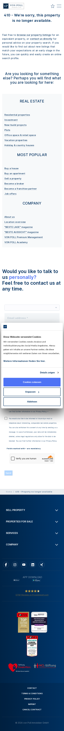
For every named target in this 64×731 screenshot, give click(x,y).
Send (8, 473)
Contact (32, 688)
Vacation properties (15, 140)
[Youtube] (24, 565)
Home (9, 492)
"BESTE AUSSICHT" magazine (21, 232)
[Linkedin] (33, 565)
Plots (7, 130)
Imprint (32, 704)
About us (9, 216)
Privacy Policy (32, 699)
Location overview (15, 222)
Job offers (10, 193)
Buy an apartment (14, 173)
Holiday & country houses (19, 145)
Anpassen (30, 391)
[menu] (59, 6)
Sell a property (13, 178)
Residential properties (17, 114)
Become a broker (14, 183)
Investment (11, 119)
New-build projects (15, 125)
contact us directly (41, 38)
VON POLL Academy (16, 242)
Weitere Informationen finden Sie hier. (24, 361)
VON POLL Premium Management (23, 237)
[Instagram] (15, 565)
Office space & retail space (20, 135)
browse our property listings (34, 34)
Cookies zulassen (32, 382)
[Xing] (42, 565)
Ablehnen (32, 401)
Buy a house (11, 168)
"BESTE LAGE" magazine (18, 227)
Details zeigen (47, 372)
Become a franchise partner (20, 188)
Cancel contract (32, 709)
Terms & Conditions (32, 693)
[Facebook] (6, 565)
